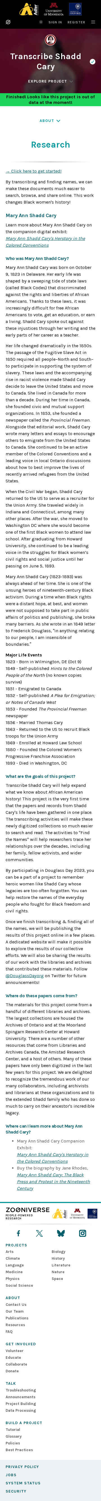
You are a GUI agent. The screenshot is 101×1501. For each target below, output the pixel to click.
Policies (13, 1443)
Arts (9, 1251)
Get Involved (21, 1344)
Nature (58, 1272)
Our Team (15, 1311)
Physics (12, 1278)
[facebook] (18, 1233)
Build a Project (24, 1422)
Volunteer (15, 1350)
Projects (16, 1245)
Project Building (21, 1403)
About (13, 1297)
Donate (12, 1371)
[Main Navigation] (90, 22)
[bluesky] (61, 1233)
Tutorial (13, 1429)
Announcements (20, 1397)
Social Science (19, 1285)
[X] (39, 1233)
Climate (13, 1258)
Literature (61, 1265)
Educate (13, 1357)
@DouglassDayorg (25, 975)
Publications (17, 1318)
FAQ (9, 1331)
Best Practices (19, 1449)
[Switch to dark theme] (41, 22)
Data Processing (21, 1410)
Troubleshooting (21, 1390)
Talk (11, 1383)
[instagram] (82, 1233)
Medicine (14, 1272)
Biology (58, 1251)
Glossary (14, 1436)
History (58, 1258)
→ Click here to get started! (33, 171)
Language (15, 1265)
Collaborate (16, 1364)
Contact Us (16, 1304)
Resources (15, 1324)
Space (57, 1278)
